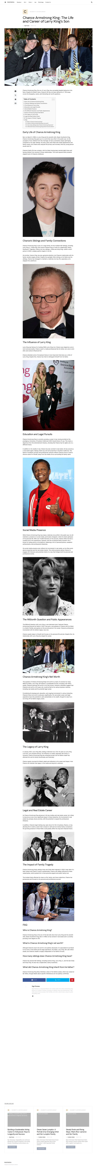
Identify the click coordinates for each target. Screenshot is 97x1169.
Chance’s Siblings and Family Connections (36, 103)
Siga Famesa (26, 25)
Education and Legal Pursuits (32, 107)
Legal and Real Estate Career (32, 116)
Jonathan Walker (41, 1137)
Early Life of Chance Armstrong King (34, 101)
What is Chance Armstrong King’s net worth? (38, 123)
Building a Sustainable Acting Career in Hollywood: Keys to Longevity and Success (19, 1131)
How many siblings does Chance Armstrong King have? (40, 125)
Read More (12, 1147)
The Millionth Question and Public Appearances (37, 110)
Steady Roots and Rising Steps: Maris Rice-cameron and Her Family (76, 1131)
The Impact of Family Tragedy (33, 118)
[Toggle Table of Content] (52, 99)
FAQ (26, 120)
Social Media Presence (31, 109)
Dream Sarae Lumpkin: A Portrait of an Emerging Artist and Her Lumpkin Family (48, 1131)
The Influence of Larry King (32, 105)
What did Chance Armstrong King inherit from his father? (41, 126)
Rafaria (11, 2)
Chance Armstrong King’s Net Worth (34, 112)
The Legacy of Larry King (31, 114)
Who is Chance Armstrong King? (34, 121)
